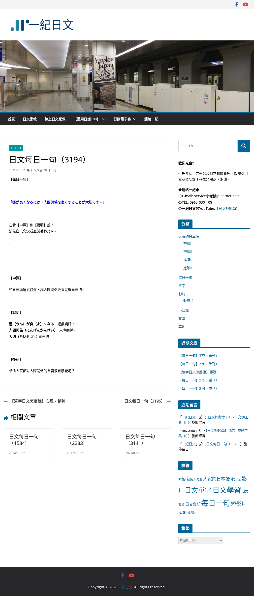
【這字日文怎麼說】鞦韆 (197, 372)
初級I (187, 243)
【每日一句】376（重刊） (198, 363)
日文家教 (30, 119)
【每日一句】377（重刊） (198, 355)
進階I (187, 259)
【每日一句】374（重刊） (198, 388)
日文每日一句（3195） (144, 401)
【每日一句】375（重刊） (198, 380)
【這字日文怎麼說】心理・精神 (37, 401)
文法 (181, 318)
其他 (181, 326)
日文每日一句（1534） (24, 439)
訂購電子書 (122, 119)
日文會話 (192, 504)
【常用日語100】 (86, 119)
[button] (103, 119)
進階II (187, 267)
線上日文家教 (55, 119)
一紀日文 (189, 417)
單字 (181, 285)
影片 (181, 293)
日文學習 (37, 170)
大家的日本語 (188, 236)
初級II (187, 251)
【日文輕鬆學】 (227, 208)
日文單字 (198, 490)
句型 (199, 479)
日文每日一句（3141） (140, 439)
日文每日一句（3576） (223, 443)
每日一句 (16, 148)
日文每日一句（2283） (82, 439)
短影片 (188, 300)
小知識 (183, 310)
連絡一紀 (151, 119)
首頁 (11, 119)
